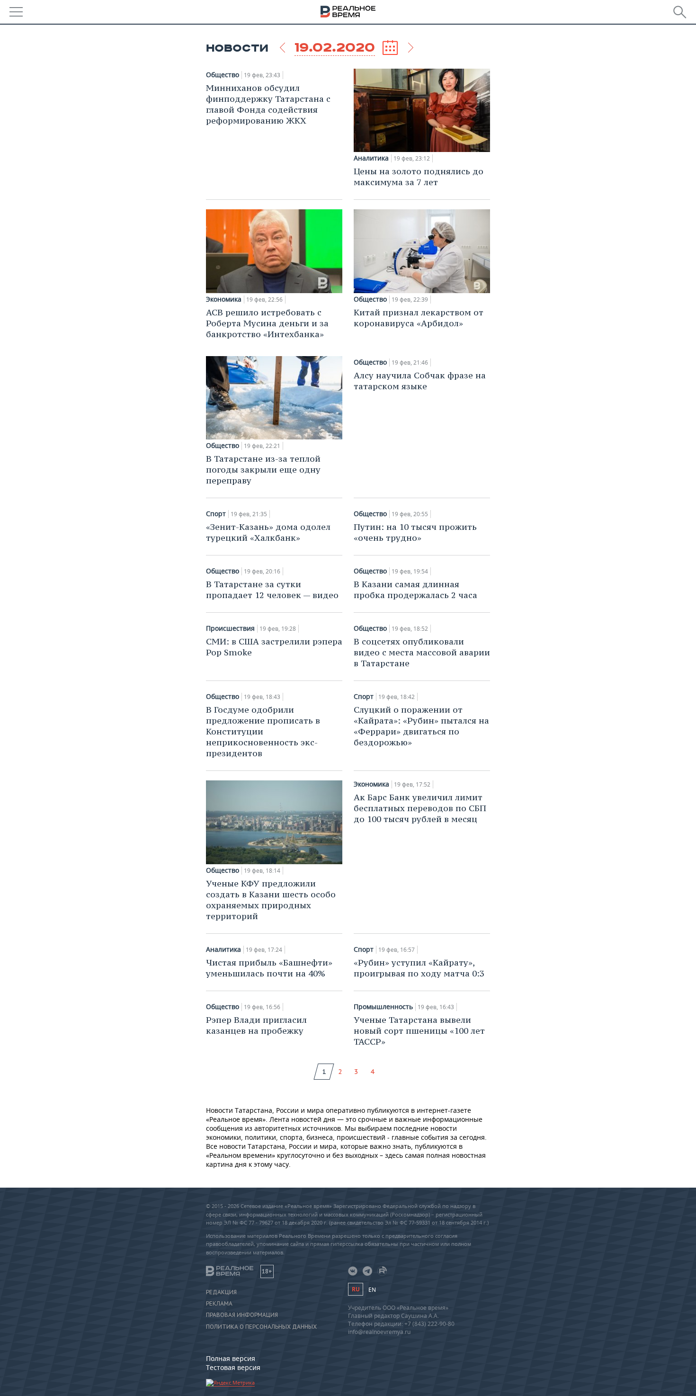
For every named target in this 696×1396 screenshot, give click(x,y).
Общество (222, 75)
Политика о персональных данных (261, 1327)
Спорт (216, 514)
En (372, 1290)
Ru (355, 1289)
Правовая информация (242, 1315)
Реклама (219, 1303)
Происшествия (230, 628)
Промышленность (383, 1007)
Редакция (221, 1292)
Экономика (223, 299)
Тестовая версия (233, 1367)
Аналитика (371, 158)
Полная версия (230, 1358)
